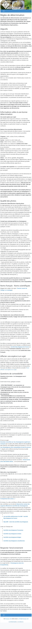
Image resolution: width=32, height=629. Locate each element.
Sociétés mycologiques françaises (13, 530)
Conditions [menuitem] (20, 622)
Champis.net (8, 619)
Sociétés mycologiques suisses (12, 533)
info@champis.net (23, 619)
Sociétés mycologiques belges (12, 537)
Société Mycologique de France (20, 347)
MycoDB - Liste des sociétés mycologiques (15, 522)
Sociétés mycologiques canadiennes (14, 541)
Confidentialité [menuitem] (12, 622)
